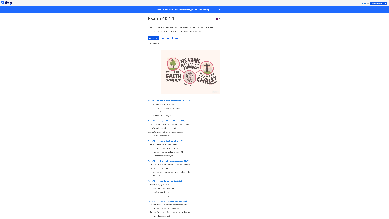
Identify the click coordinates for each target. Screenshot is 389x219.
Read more (153, 38)
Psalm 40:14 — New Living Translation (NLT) (165, 141)
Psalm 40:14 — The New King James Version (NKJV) (168, 161)
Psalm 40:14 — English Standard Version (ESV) (166, 121)
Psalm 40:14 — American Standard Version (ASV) (167, 201)
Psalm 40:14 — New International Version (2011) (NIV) (169, 100)
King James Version (225, 19)
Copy (176, 38)
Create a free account (378, 3)
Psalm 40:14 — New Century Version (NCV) (165, 181)
